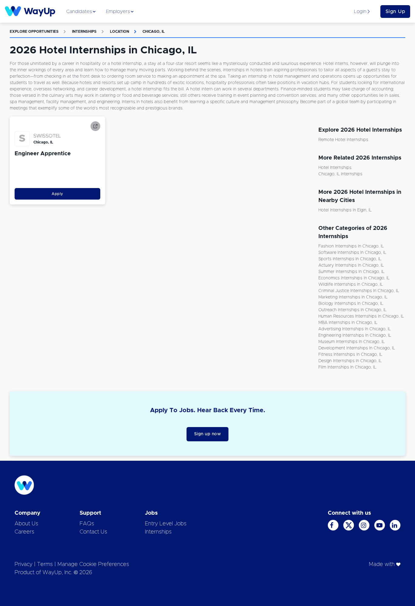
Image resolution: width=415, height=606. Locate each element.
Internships (84, 31)
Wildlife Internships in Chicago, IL (350, 284)
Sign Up (395, 11)
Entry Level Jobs (166, 524)
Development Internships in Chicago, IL (356, 348)
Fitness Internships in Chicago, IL (350, 354)
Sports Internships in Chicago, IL (349, 259)
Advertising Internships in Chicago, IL (354, 329)
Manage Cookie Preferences (93, 564)
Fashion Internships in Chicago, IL (351, 246)
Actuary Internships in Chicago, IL (351, 265)
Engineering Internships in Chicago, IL (354, 335)
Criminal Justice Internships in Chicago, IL (358, 291)
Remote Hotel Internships (343, 140)
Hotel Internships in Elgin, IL (345, 210)
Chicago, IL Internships (340, 174)
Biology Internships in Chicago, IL (350, 303)
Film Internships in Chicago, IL (347, 367)
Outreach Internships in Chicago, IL (352, 310)
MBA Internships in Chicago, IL (347, 323)
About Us (26, 524)
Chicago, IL (153, 31)
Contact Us (93, 532)
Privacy (24, 564)
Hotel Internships (335, 168)
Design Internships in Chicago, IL (350, 361)
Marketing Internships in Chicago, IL (352, 297)
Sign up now (207, 434)
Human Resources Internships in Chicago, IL (361, 316)
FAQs (87, 524)
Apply (57, 194)
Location (119, 31)
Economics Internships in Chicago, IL (353, 278)
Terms (45, 564)
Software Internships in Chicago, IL (352, 253)
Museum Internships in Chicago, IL (351, 342)
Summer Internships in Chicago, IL (351, 272)
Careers (24, 532)
